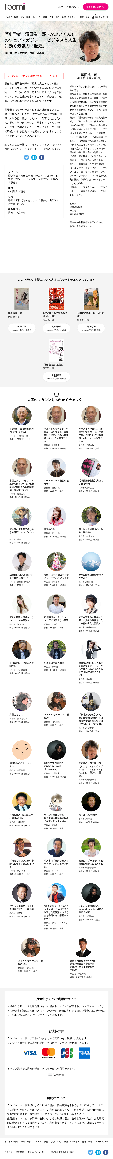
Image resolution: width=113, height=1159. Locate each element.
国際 (45, 17)
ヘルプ (59, 7)
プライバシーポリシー (37, 1152)
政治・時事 (25, 17)
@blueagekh (76, 207)
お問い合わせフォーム (81, 226)
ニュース (37, 17)
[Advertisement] (90, 250)
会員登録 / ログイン (95, 7)
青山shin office (77, 214)
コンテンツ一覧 (101, 17)
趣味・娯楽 (84, 17)
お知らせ (8, 1152)
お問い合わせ (73, 7)
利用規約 (20, 1152)
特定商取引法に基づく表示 (62, 1152)
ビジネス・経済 (11, 17)
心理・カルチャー (69, 17)
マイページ (51, 1114)
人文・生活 (54, 17)
